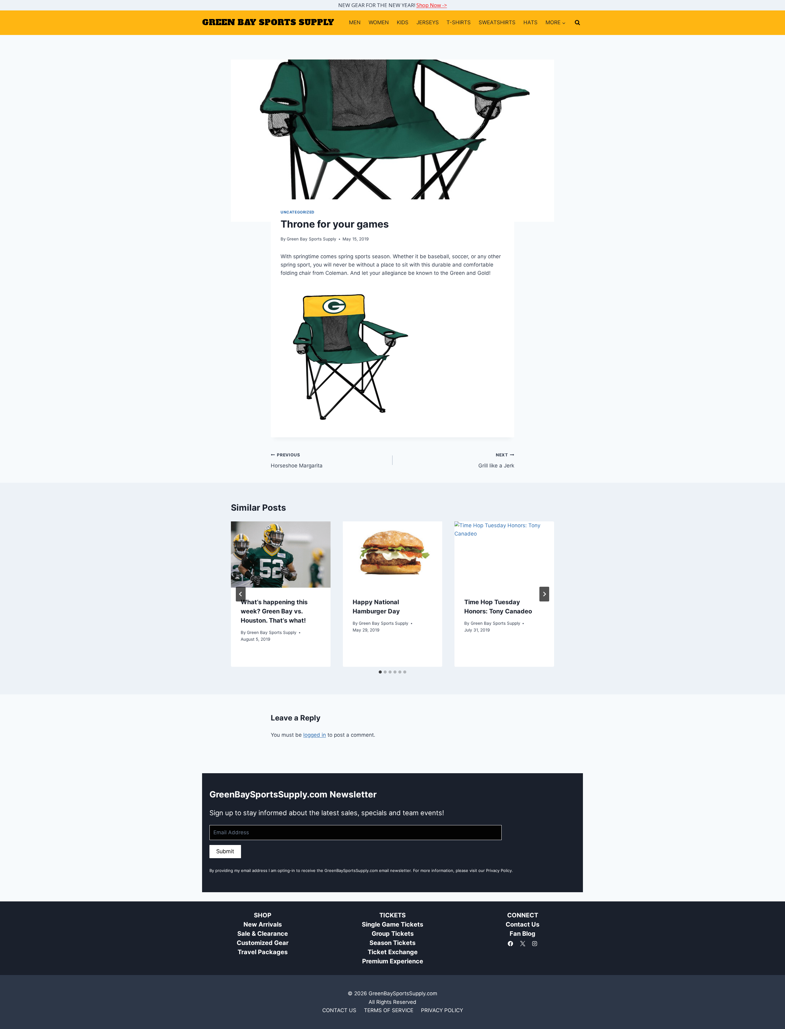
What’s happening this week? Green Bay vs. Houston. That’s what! (274, 611)
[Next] (544, 594)
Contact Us (522, 924)
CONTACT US (339, 1010)
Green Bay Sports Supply (311, 238)
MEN (355, 22)
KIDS (402, 22)
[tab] (380, 672)
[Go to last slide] (241, 594)
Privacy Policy (499, 870)
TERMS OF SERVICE (388, 1010)
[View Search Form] (577, 22)
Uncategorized (298, 212)
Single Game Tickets (392, 924)
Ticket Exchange (393, 952)
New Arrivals (262, 924)
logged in (314, 735)
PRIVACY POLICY (442, 1010)
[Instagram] (534, 943)
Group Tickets (393, 933)
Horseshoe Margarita (297, 460)
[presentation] (281, 554)
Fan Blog (522, 933)
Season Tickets (392, 942)
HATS (530, 22)
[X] (522, 943)
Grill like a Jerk (496, 460)
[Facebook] (510, 943)
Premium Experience (392, 961)
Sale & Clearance (262, 933)
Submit (225, 851)
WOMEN (379, 22)
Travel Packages (263, 952)
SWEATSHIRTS (497, 22)
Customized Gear (263, 942)
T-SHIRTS (458, 22)
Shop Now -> (431, 5)
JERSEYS (427, 22)
